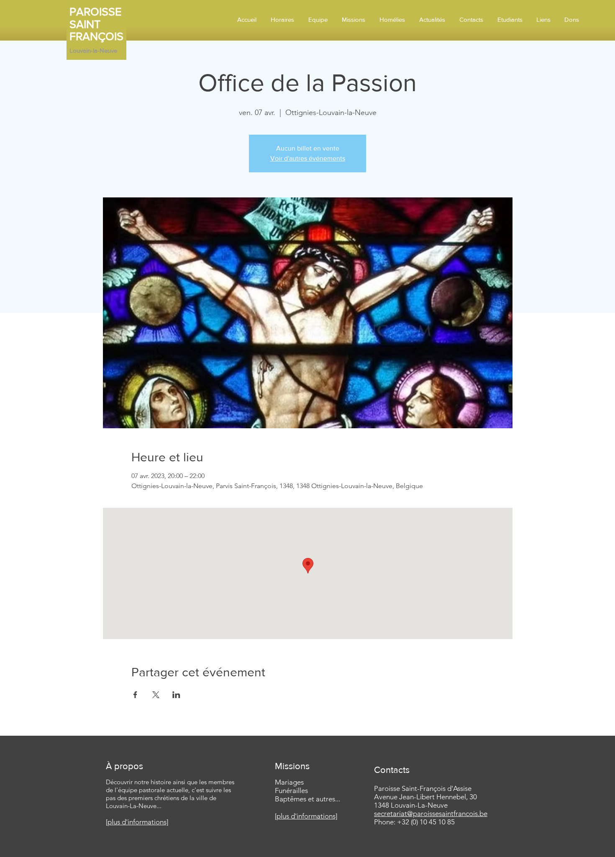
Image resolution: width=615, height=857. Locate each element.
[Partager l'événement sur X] (156, 694)
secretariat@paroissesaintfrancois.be (430, 813)
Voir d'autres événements (307, 158)
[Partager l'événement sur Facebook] (135, 694)
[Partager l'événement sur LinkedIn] (176, 694)
